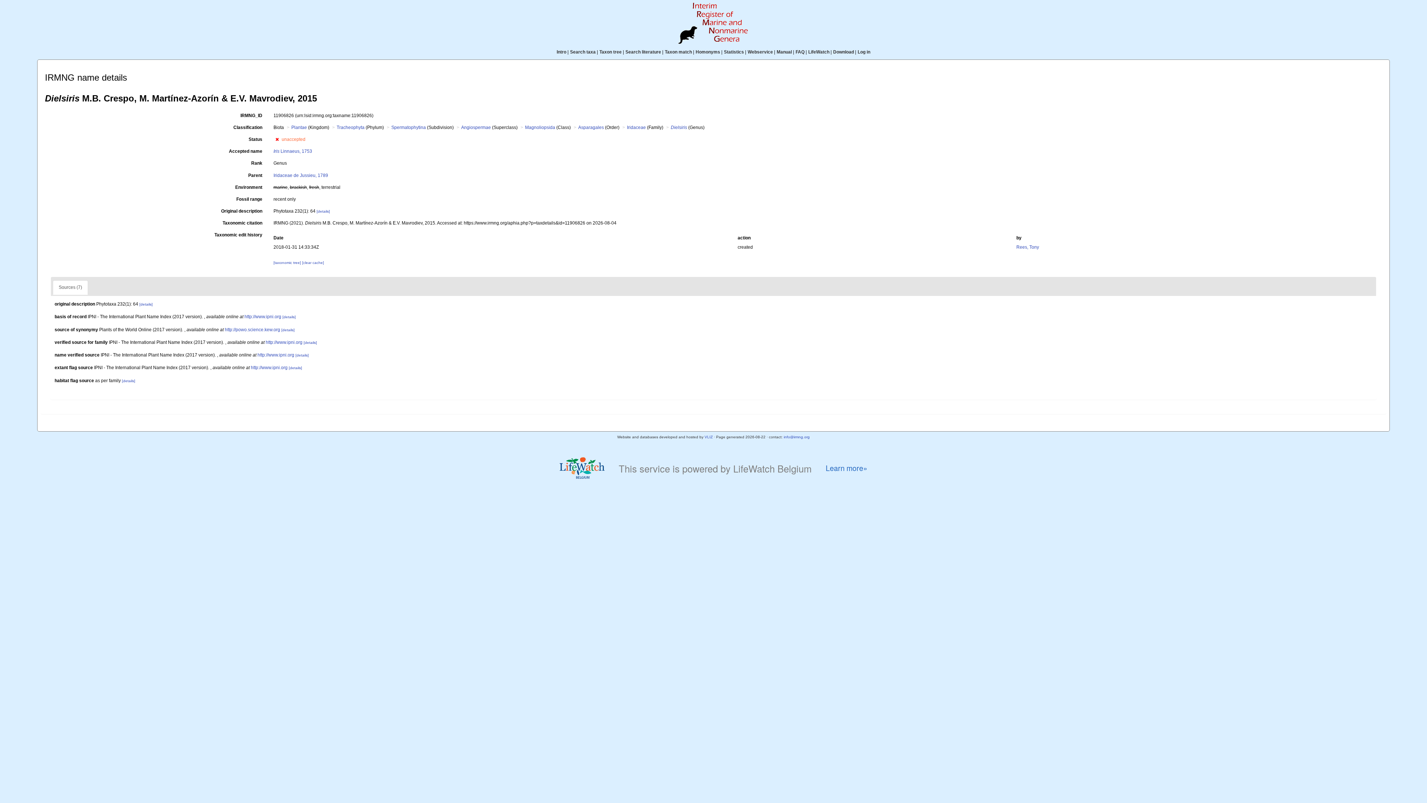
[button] (277, 139)
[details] (323, 211)
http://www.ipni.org (263, 316)
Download (843, 52)
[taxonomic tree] (288, 263)
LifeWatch (818, 52)
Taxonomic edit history (238, 235)
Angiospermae (476, 127)
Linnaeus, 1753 (293, 151)
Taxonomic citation (242, 223)
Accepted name (245, 151)
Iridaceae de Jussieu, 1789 (301, 175)
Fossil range (249, 199)
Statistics (734, 52)
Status (255, 139)
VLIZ (709, 437)
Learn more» (846, 468)
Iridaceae (636, 127)
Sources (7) (70, 287)
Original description (241, 211)
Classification (247, 127)
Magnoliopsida (540, 127)
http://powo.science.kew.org (252, 329)
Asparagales (591, 127)
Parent (255, 175)
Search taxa (583, 52)
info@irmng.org (797, 437)
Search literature (643, 52)
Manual (784, 52)
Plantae (299, 127)
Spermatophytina (408, 127)
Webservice (760, 52)
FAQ (800, 52)
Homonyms (708, 52)
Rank (256, 163)
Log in (864, 52)
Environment (248, 187)
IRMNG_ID (251, 115)
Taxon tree (610, 52)
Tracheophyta (351, 127)
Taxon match (678, 52)
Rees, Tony (1027, 247)
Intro (561, 52)
